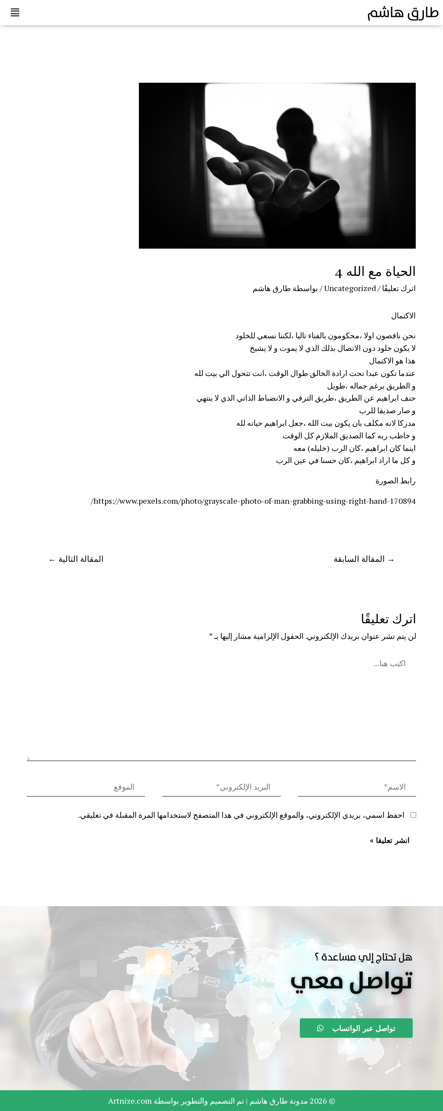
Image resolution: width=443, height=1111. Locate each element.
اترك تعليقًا (399, 288)
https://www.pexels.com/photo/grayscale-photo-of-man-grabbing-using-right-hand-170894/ (253, 501)
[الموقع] (86, 788)
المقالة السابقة (364, 558)
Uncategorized (350, 288)
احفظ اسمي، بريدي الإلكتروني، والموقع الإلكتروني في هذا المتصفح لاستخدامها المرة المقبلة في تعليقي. (241, 815)
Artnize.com (130, 1100)
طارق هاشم (403, 12)
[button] (351, 981)
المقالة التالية (75, 558)
